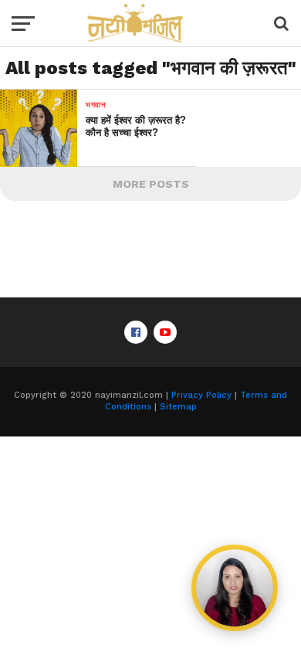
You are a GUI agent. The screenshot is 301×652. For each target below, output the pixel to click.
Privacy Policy (201, 395)
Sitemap (178, 407)
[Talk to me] (234, 588)
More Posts (151, 184)
